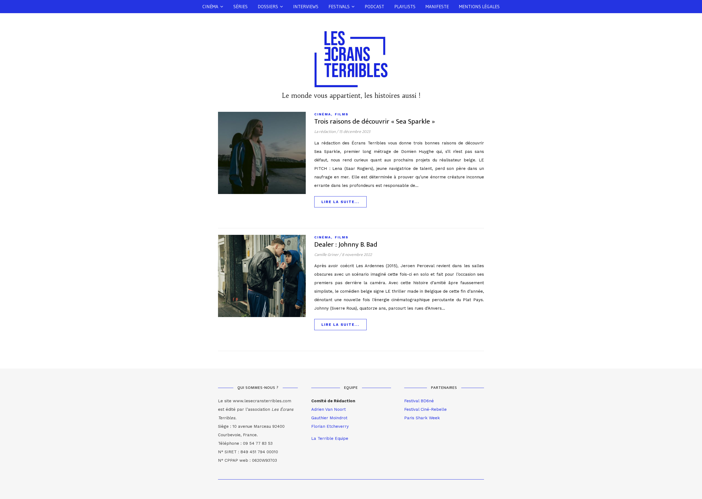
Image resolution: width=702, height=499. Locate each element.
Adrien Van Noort (328, 409)
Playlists (404, 6)
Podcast (374, 6)
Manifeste (437, 6)
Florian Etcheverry (330, 426)
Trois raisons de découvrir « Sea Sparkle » (374, 121)
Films (342, 114)
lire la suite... (340, 202)
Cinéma (210, 6)
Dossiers (268, 6)
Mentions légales (479, 6)
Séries (240, 6)
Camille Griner (326, 254)
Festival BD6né (419, 400)
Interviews (305, 6)
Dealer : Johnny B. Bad (345, 244)
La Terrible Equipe (329, 438)
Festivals (339, 6)
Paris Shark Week (422, 417)
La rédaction (325, 131)
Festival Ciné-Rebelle (425, 409)
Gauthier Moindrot (329, 417)
